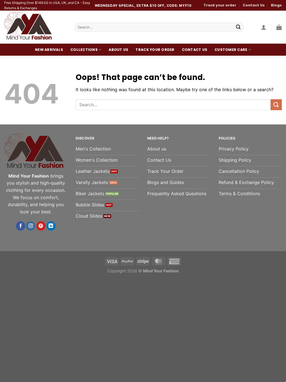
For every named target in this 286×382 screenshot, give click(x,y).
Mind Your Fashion (161, 270)
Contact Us (254, 5)
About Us (118, 49)
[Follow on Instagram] (30, 226)
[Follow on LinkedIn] (51, 226)
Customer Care (230, 49)
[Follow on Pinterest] (41, 226)
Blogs (276, 5)
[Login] (263, 27)
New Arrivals (49, 49)
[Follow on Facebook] (20, 226)
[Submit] (238, 27)
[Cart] (279, 27)
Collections (84, 49)
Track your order (220, 5)
